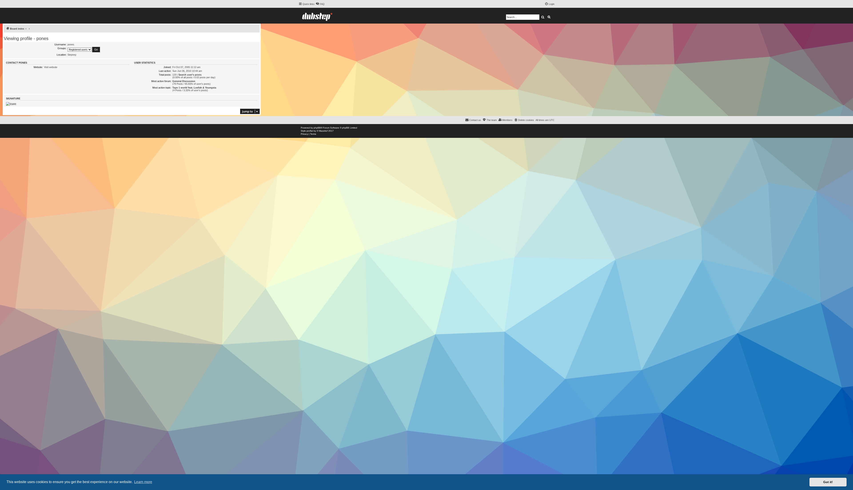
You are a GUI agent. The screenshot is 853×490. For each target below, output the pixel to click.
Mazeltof (323, 131)
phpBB (317, 128)
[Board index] (317, 15)
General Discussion (183, 81)
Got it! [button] (828, 482)
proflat (310, 131)
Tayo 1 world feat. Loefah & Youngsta (194, 87)
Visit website (50, 67)
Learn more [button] (143, 482)
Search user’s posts (189, 74)
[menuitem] (320, 4)
